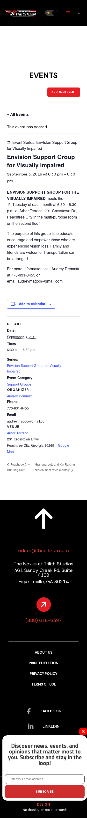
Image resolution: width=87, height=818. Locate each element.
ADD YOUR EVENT (63, 92)
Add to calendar (32, 303)
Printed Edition (43, 663)
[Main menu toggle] (68, 12)
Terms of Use (43, 684)
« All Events (18, 114)
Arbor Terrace (17, 433)
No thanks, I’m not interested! (45, 810)
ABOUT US (43, 652)
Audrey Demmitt (19, 396)
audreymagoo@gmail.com (40, 281)
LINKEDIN (51, 726)
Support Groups (19, 384)
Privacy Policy (43, 674)
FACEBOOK (51, 711)
